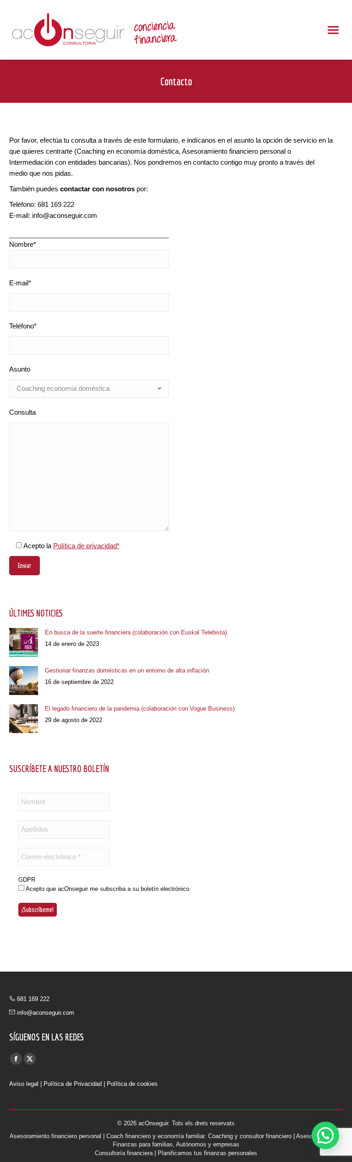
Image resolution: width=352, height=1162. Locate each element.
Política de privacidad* (86, 546)
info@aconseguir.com (45, 1012)
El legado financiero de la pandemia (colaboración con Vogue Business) (140, 708)
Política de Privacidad (73, 1083)
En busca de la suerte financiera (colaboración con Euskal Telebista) (136, 632)
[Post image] (23, 642)
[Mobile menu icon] (333, 30)
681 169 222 (33, 998)
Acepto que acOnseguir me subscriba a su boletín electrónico (106, 888)
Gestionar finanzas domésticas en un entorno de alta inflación (127, 670)
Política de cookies (132, 1083)
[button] (325, 1135)
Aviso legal (23, 1083)
